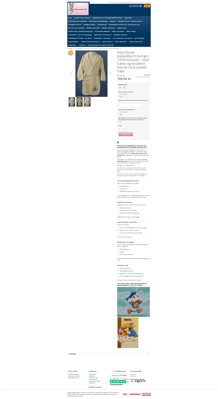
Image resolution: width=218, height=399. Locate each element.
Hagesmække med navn (126, 271)
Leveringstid (92, 374)
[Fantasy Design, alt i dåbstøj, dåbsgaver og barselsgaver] (78, 9)
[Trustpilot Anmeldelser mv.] (119, 382)
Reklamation (92, 383)
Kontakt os (133, 376)
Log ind (148, 2)
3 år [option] (120, 87)
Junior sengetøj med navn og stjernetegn (131, 276)
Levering (72, 354)
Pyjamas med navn (125, 268)
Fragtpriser (92, 376)
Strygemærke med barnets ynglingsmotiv (131, 273)
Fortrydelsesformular (95, 381)
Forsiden (70, 48)
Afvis (125, 394)
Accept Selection (135, 394)
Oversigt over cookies (74, 376)
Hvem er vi (133, 374)
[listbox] (134, 87)
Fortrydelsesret (93, 379)
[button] (71, 73)
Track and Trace (93, 378)
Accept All (146, 394)
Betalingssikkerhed (73, 378)
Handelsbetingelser (73, 374)
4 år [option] (124, 87)
